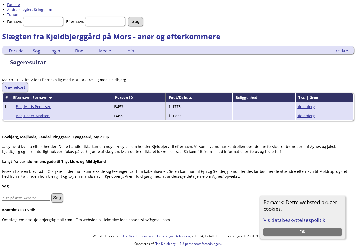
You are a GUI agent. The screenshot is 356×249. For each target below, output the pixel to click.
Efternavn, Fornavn (30, 97)
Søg (36, 51)
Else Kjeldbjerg (165, 243)
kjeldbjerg (306, 106)
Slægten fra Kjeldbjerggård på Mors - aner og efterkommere (111, 36)
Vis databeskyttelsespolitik (294, 220)
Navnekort (15, 87)
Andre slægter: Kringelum (29, 9)
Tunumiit (15, 14)
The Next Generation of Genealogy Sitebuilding (156, 236)
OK (303, 232)
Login (55, 51)
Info (130, 51)
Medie (105, 51)
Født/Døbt (179, 97)
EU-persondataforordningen (200, 243)
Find (79, 51)
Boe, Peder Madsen (33, 115)
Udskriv (342, 50)
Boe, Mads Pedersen (33, 106)
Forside (13, 4)
